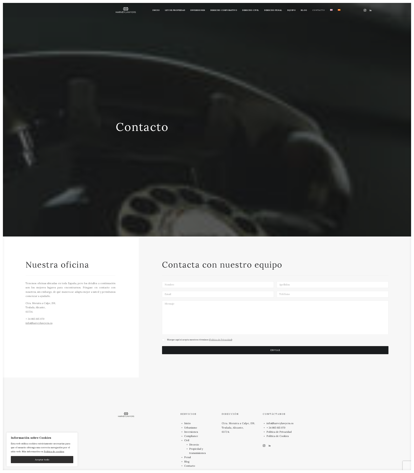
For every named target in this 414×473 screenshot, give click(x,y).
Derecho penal (273, 10)
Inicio (156, 10)
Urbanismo (190, 427)
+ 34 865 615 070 (276, 427)
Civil (186, 440)
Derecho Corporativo (223, 10)
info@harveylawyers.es (39, 323)
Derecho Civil (250, 10)
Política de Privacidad (221, 339)
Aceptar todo (42, 459)
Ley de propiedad (175, 10)
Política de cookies (54, 451)
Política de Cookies (278, 436)
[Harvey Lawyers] (126, 10)
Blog (304, 10)
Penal (187, 457)
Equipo (291, 10)
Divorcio (194, 444)
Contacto (318, 10)
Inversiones (197, 10)
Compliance (191, 436)
